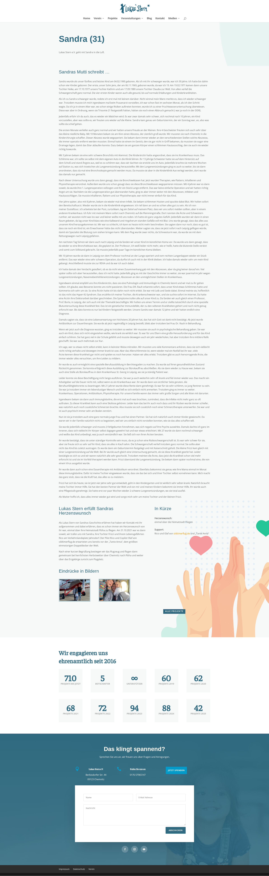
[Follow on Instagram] (134, 849)
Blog (149, 18)
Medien (172, 18)
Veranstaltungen (130, 18)
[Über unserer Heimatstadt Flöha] (114, 600)
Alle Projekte (174, 611)
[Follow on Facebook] (125, 849)
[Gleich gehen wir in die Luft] (75, 600)
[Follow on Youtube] (144, 849)
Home (86, 18)
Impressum (64, 869)
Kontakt (160, 18)
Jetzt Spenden (176, 770)
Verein (97, 18)
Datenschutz (79, 869)
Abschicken (176, 830)
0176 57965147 (138, 774)
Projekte (112, 18)
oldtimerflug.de (182, 533)
